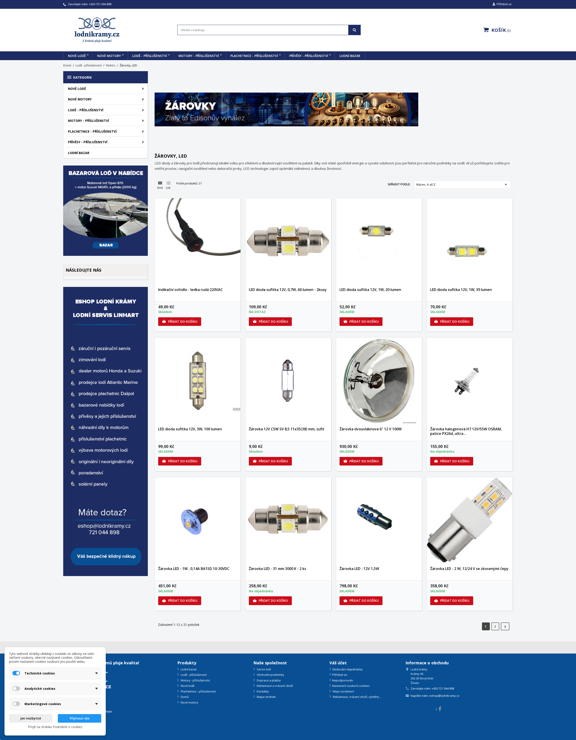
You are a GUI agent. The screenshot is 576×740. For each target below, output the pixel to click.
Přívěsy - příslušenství (308, 56)
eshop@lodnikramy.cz (444, 696)
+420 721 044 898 (100, 4)
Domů (184, 697)
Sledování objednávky (347, 669)
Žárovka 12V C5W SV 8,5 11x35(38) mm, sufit (286, 429)
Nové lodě (77, 56)
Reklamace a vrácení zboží (274, 686)
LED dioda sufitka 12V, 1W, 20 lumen (370, 289)
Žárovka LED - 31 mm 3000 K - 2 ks (277, 568)
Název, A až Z (462, 184)
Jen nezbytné (30, 718)
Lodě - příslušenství (149, 56)
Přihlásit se (339, 675)
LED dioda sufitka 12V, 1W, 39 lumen (461, 289)
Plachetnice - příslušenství (254, 56)
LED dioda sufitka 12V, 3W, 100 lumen (190, 429)
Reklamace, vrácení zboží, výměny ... (357, 697)
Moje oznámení (343, 691)
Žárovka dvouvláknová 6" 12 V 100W (371, 429)
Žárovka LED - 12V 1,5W (359, 568)
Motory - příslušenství (198, 56)
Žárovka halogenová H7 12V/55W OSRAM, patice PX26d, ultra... (466, 431)
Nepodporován (342, 680)
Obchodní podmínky (270, 675)
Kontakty (262, 691)
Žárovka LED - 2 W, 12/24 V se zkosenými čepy (469, 568)
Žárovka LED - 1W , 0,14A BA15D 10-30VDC (193, 568)
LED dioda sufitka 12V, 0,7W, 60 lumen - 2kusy (288, 289)
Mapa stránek (266, 697)
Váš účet (338, 662)
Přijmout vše (79, 718)
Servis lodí (263, 669)
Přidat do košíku (179, 321)
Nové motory (109, 56)
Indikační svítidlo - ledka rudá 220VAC (190, 289)
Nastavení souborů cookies (351, 686)
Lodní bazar (350, 56)
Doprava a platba (268, 680)
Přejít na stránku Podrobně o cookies (55, 727)
